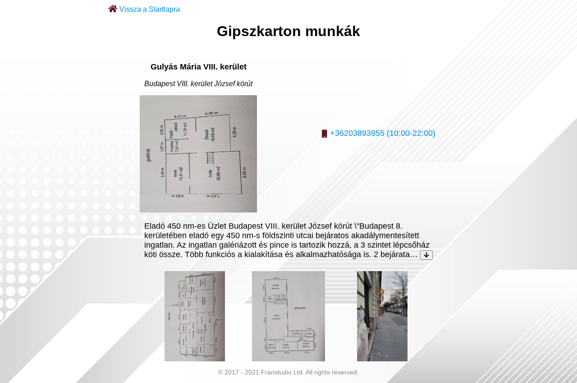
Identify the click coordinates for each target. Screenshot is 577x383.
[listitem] (195, 316)
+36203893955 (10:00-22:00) (382, 133)
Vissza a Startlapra (149, 9)
